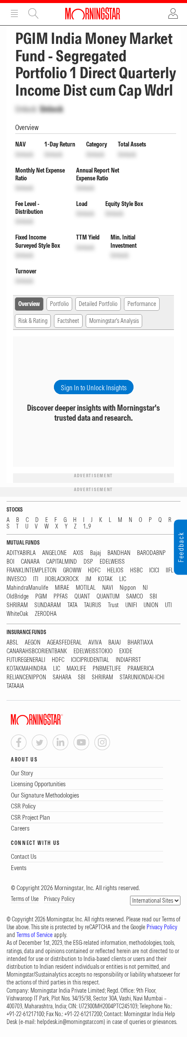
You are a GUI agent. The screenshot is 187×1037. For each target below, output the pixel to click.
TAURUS (92, 605)
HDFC (94, 570)
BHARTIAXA (140, 642)
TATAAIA (15, 686)
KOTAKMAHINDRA (27, 668)
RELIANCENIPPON (26, 677)
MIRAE (62, 588)
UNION (151, 605)
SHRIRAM (17, 605)
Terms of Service (35, 935)
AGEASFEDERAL (64, 642)
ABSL (12, 642)
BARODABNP (151, 553)
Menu (14, 13)
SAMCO (134, 596)
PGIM (41, 596)
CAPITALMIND (61, 561)
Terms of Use (25, 899)
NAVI (107, 588)
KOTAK (105, 579)
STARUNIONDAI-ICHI (142, 677)
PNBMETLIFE (107, 668)
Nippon (128, 588)
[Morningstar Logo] (92, 13)
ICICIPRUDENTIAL (90, 660)
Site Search (33, 13)
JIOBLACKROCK (62, 579)
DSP (88, 561)
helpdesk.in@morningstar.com (70, 1022)
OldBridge (18, 596)
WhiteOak (17, 614)
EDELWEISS (112, 561)
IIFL (170, 570)
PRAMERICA (140, 668)
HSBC (136, 570)
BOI (10, 561)
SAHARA (62, 677)
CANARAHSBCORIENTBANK (37, 651)
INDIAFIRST (128, 660)
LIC (122, 579)
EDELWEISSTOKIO (93, 651)
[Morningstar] (54, 719)
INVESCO (17, 579)
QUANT (82, 596)
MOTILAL (86, 588)
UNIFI (131, 605)
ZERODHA (46, 614)
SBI (153, 596)
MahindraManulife (27, 588)
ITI (35, 579)
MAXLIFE (76, 668)
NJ (145, 588)
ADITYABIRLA (21, 553)
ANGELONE (54, 553)
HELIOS (115, 570)
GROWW (72, 570)
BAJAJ (114, 642)
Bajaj (95, 553)
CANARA (30, 561)
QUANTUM (108, 596)
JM (88, 579)
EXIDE (125, 651)
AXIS (78, 553)
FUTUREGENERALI (26, 660)
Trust (113, 605)
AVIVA (95, 642)
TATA (72, 605)
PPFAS (60, 596)
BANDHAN (118, 553)
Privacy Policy (59, 899)
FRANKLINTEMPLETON (32, 570)
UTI (168, 605)
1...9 (87, 526)
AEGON (32, 642)
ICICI (154, 570)
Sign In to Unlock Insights (94, 387)
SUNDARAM (47, 605)
